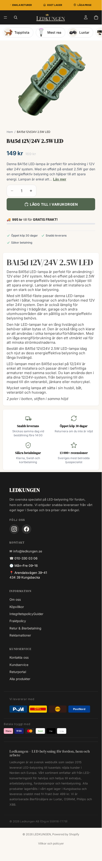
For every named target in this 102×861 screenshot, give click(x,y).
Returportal (17, 672)
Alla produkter (19, 679)
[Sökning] (15, 17)
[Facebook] (26, 529)
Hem (10, 132)
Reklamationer (20, 635)
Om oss (15, 599)
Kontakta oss (19, 657)
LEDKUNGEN (42, 834)
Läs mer (59, 179)
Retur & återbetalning (25, 628)
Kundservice (18, 665)
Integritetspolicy (21, 614)
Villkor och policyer (51, 843)
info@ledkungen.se (27, 551)
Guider (38, 614)
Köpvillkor (16, 607)
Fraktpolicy (17, 621)
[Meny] (5, 17)
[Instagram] (14, 529)
